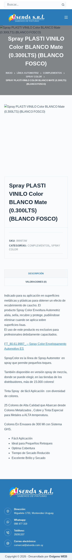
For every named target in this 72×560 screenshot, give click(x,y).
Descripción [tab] (36, 273)
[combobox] (32, 4)
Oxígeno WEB (58, 556)
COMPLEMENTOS (39, 245)
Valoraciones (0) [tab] (36, 282)
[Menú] (66, 17)
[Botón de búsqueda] (63, 4)
